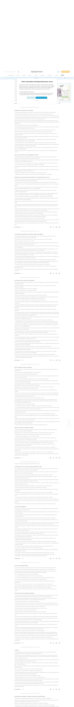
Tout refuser (37, 30)
